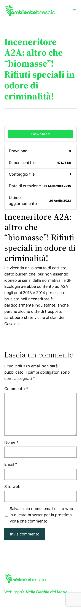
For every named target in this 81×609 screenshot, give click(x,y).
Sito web (12, 486)
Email (10, 464)
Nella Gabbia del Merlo (47, 592)
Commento (16, 388)
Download (40, 134)
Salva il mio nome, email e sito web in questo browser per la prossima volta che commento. (41, 514)
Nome (11, 442)
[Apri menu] (74, 10)
